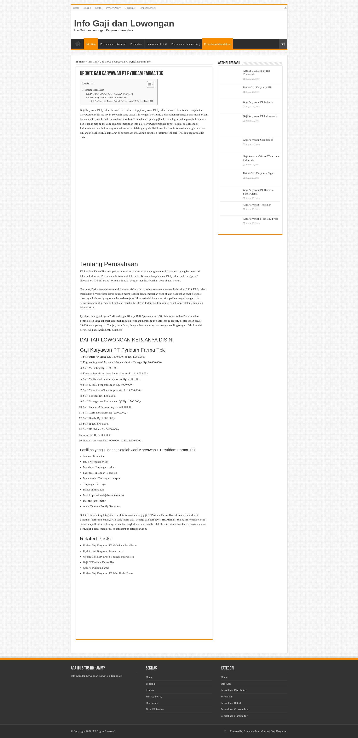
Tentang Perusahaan (94, 90)
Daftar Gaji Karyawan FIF (257, 87)
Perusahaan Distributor (113, 44)
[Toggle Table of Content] (148, 84)
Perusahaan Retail (157, 44)
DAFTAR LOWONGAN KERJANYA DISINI (111, 94)
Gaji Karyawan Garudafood (258, 139)
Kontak (98, 7)
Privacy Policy (113, 7)
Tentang (87, 7)
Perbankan (136, 44)
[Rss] (285, 8)
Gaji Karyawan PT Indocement (260, 116)
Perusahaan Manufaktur (217, 44)
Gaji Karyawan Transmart (257, 204)
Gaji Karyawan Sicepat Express (260, 218)
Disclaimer (130, 7)
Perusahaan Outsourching (185, 44)
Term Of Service (147, 7)
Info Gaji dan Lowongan (124, 23)
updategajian (155, 119)
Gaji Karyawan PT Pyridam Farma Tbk (109, 97)
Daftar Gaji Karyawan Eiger (258, 173)
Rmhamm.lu (251, 731)
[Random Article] (283, 44)
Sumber (116, 329)
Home (76, 7)
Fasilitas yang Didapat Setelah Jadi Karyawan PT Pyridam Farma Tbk (124, 101)
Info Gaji (91, 44)
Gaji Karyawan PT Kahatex (258, 101)
